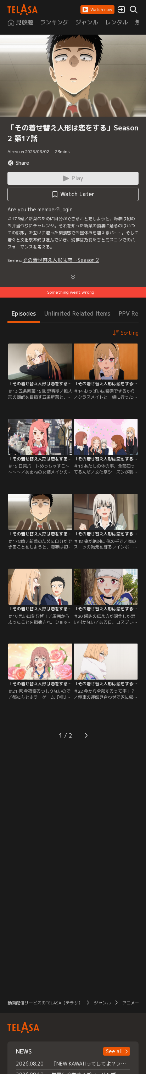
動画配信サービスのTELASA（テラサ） (45, 1003)
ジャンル (102, 1003)
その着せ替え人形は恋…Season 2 (61, 260)
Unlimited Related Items (77, 313)
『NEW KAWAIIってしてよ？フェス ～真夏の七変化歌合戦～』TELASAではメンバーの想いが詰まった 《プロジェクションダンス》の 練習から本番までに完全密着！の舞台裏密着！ (90, 1063)
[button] (97, 9)
